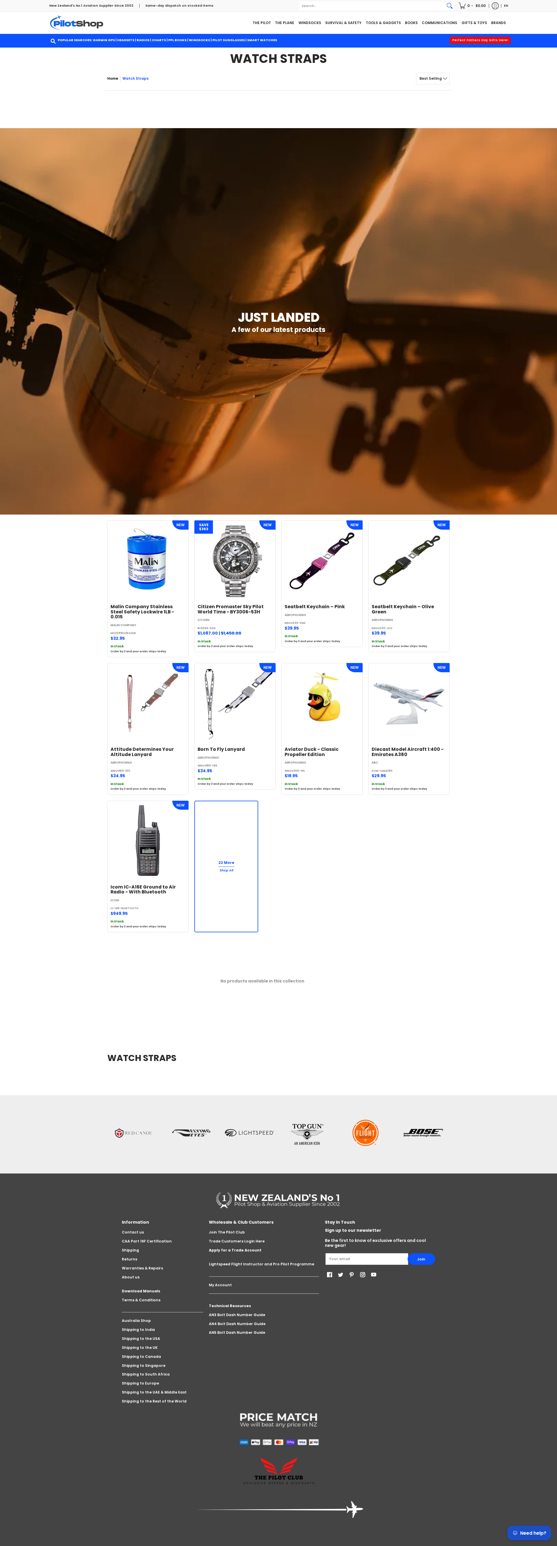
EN (506, 5)
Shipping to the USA (141, 1338)
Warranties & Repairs (142, 1268)
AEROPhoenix (295, 615)
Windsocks (199, 40)
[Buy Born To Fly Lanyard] (235, 703)
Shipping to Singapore (143, 1365)
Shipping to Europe (140, 1383)
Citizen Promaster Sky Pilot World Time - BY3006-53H (231, 609)
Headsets (125, 40)
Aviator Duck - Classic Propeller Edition (312, 752)
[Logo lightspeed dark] (249, 1133)
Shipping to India (138, 1329)
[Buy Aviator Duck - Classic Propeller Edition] (322, 703)
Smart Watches (262, 40)
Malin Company (123, 625)
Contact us (133, 1232)
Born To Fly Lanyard (221, 749)
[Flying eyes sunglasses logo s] (191, 1133)
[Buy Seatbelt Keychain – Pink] (322, 561)
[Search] (450, 5)
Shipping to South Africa (146, 1374)
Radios (143, 40)
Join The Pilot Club (227, 1232)
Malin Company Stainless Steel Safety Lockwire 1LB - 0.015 (142, 611)
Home (112, 78)
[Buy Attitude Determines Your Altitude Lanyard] (148, 703)
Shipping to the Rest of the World (154, 1401)
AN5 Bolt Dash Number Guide (237, 1332)
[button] (472, 6)
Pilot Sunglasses (228, 40)
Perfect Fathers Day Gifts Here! (480, 40)
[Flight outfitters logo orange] (365, 1133)
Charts (159, 40)
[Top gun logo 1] (307, 1133)
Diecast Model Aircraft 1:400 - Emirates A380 (408, 752)
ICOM (115, 900)
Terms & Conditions (141, 1300)
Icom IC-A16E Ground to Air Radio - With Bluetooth (143, 889)
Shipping (130, 1250)
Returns (129, 1259)
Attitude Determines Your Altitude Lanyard (142, 752)
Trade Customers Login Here (237, 1241)
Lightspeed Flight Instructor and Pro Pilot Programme (261, 1264)
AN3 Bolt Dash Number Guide (237, 1314)
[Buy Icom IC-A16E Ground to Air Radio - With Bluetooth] (148, 841)
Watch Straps (135, 78)
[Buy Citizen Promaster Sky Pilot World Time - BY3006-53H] (235, 561)
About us (131, 1277)
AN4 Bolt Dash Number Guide (237, 1323)
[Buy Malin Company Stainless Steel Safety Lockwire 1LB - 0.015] (148, 561)
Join (421, 1259)
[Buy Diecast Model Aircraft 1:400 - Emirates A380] (409, 703)
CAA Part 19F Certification (147, 1241)
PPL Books (177, 40)
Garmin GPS (104, 40)
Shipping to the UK (140, 1347)
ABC (375, 762)
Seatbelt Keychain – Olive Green (403, 609)
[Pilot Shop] (76, 23)
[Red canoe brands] (133, 1133)
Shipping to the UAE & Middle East (154, 1392)
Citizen (203, 620)
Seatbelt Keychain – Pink (315, 606)
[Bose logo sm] (423, 1133)
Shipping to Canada (141, 1356)
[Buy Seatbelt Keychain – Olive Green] (409, 561)
